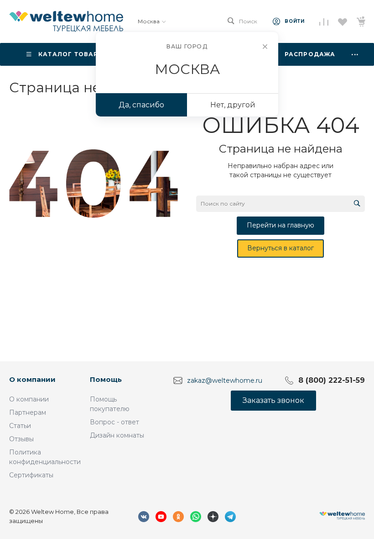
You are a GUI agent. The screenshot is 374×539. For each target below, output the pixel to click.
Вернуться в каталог (280, 248)
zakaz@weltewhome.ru (224, 380)
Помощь (106, 379)
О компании (32, 379)
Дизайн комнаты (117, 435)
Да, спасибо (141, 104)
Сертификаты (31, 475)
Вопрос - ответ (114, 422)
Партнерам (27, 412)
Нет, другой (232, 104)
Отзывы (21, 439)
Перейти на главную (280, 225)
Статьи (20, 426)
